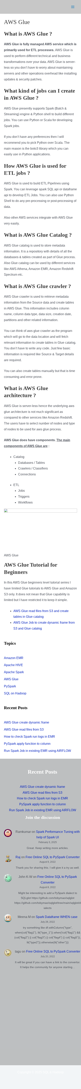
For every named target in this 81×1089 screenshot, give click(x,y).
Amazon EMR (13, 658)
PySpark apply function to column (27, 743)
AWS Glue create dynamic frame (26, 722)
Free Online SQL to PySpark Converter (53, 857)
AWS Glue (11, 679)
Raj (18, 857)
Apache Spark (14, 672)
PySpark (10, 686)
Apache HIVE (13, 665)
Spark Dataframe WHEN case (56, 917)
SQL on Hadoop (15, 693)
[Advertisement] (40, 1016)
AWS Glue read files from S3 (24, 729)
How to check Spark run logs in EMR (29, 736)
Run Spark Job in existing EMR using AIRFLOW (37, 750)
